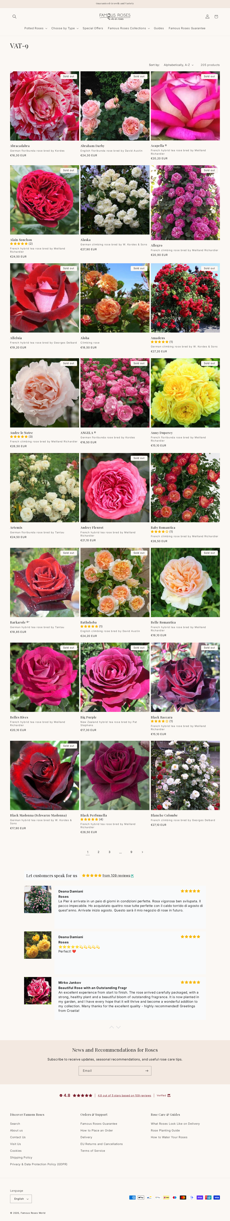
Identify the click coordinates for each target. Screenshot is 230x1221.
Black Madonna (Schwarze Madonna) (38, 815)
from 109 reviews (116, 875)
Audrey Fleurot (91, 528)
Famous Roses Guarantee (98, 1123)
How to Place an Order (96, 1130)
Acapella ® (159, 146)
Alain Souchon (21, 240)
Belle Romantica (163, 622)
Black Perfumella (93, 815)
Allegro (156, 245)
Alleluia (16, 338)
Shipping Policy (21, 1157)
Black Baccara (162, 717)
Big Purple (88, 717)
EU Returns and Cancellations (101, 1144)
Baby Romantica (163, 528)
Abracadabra (20, 146)
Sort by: (154, 65)
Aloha (84, 338)
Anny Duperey (162, 433)
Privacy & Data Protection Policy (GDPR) (39, 1164)
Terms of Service (92, 1150)
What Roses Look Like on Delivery (175, 1123)
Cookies (16, 1150)
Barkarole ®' (19, 622)
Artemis (16, 528)
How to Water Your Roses (169, 1137)
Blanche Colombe (164, 815)
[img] (92, 875)
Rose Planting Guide (165, 1130)
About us (16, 1130)
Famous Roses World (33, 1213)
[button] (14, 16)
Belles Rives (19, 717)
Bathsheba (88, 622)
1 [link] (88, 852)
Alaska (85, 240)
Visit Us (15, 1144)
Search (15, 1123)
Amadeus (158, 338)
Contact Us (18, 1137)
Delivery (86, 1137)
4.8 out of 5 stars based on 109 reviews (124, 1095)
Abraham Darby (92, 146)
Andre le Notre (21, 433)
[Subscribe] (146, 1071)
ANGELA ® (88, 433)
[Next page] (142, 852)
